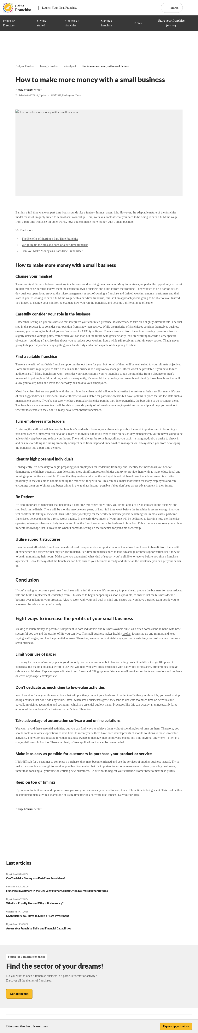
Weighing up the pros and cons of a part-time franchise (55, 244)
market (64, 396)
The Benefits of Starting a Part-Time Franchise (50, 238)
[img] (29, 23)
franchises (28, 391)
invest (178, 284)
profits (126, 633)
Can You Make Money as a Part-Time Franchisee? (52, 251)
